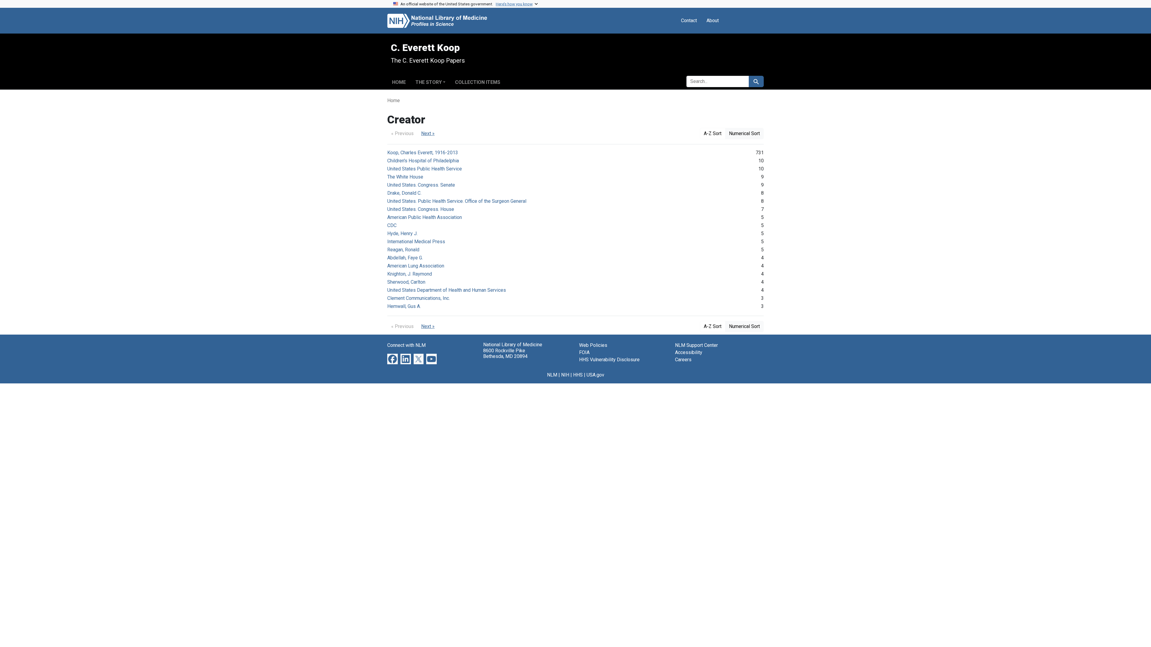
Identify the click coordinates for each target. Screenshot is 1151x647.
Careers (683, 359)
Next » (428, 133)
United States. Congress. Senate (421, 185)
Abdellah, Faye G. (405, 258)
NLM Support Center (696, 345)
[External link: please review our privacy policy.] (392, 359)
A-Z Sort (712, 133)
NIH (565, 375)
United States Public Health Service (424, 169)
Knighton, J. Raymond (409, 274)
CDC (392, 225)
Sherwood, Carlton (406, 282)
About (712, 20)
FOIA (584, 352)
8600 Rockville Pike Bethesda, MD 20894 (505, 353)
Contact (689, 20)
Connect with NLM (406, 345)
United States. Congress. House (420, 209)
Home (399, 82)
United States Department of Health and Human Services (446, 290)
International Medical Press (416, 241)
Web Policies (593, 345)
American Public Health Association (424, 217)
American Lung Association (415, 266)
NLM (552, 375)
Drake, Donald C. (404, 193)
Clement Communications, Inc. (418, 298)
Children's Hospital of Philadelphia (423, 161)
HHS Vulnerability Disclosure (609, 359)
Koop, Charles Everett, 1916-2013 (422, 152)
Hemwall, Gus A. (404, 306)
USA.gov (595, 375)
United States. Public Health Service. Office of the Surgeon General (456, 201)
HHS (578, 375)
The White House (405, 177)
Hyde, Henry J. (402, 233)
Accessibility (688, 352)
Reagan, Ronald (403, 250)
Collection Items (477, 82)
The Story (428, 82)
